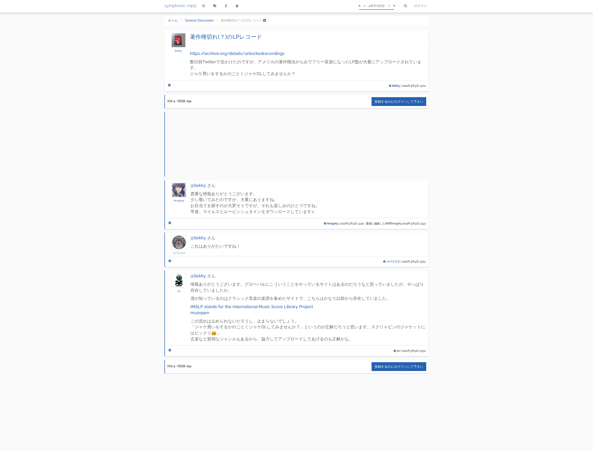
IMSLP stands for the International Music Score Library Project (251, 306)
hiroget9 (179, 200)
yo (178, 291)
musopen (199, 312)
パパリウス (179, 253)
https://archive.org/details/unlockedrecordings (237, 53)
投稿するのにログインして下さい (399, 101)
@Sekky (198, 185)
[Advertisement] (297, 144)
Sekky (178, 50)
